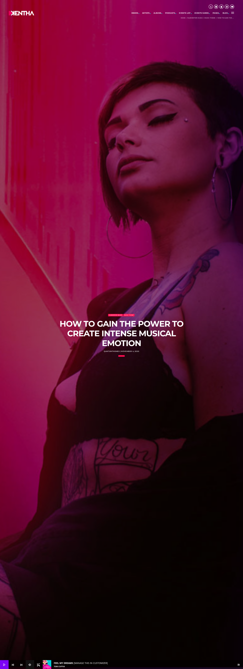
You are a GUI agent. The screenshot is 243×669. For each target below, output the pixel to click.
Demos (134, 13)
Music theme (209, 18)
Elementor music (195, 18)
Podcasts (170, 13)
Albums (157, 13)
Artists (146, 13)
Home (183, 18)
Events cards (202, 13)
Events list (184, 13)
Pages (216, 13)
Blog (225, 13)
